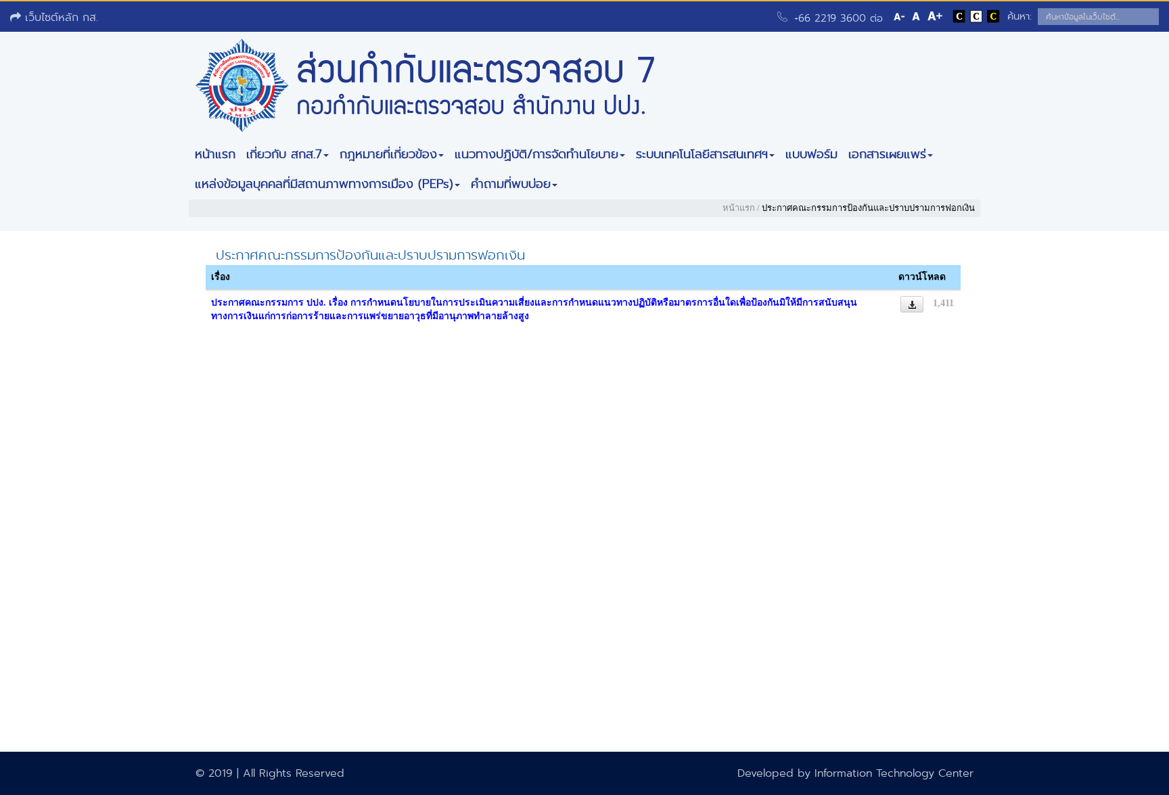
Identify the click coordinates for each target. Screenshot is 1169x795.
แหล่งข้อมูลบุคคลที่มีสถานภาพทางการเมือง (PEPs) (324, 184)
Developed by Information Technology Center (855, 773)
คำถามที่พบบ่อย (511, 184)
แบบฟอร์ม (811, 154)
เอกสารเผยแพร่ (887, 154)
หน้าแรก (215, 154)
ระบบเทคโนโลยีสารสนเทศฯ (702, 154)
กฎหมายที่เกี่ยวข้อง (388, 154)
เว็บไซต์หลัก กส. (59, 17)
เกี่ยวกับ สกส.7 (284, 154)
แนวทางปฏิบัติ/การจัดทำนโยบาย (536, 154)
